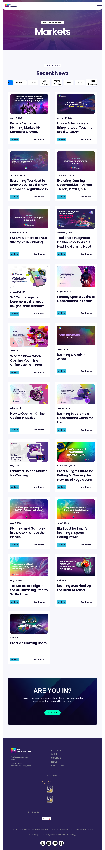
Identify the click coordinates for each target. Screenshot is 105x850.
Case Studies (45, 82)
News (68, 82)
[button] (99, 6)
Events (79, 82)
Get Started (52, 712)
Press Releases (92, 82)
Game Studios (57, 82)
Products (20, 82)
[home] (10, 5)
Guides (33, 82)
